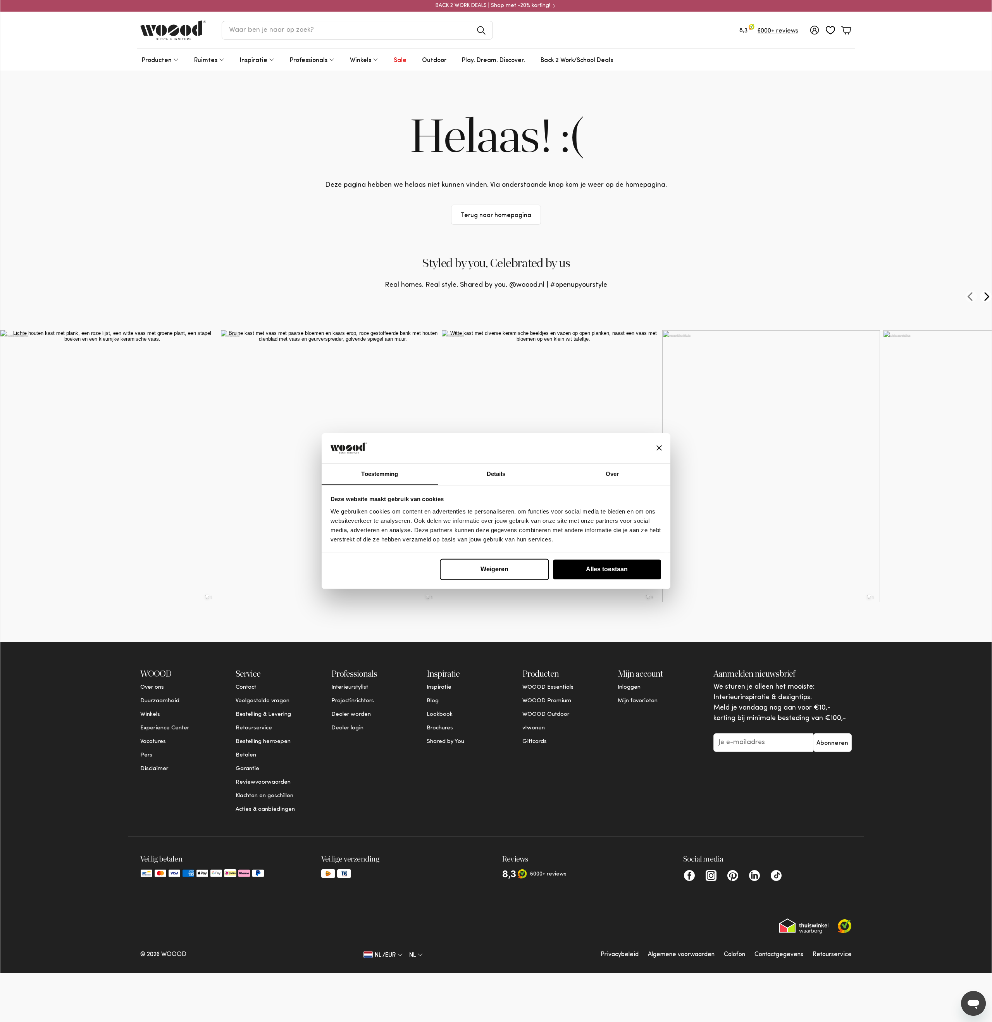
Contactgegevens (778, 954)
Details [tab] (496, 473)
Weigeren (494, 569)
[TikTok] (776, 875)
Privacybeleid (620, 954)
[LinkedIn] (754, 875)
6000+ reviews (778, 31)
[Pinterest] (733, 875)
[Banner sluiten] (659, 448)
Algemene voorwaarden (681, 954)
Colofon (734, 954)
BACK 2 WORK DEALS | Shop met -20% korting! (493, 6)
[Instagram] (711, 875)
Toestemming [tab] (379, 473)
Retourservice (832, 954)
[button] (357, 30)
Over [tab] (612, 473)
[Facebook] (689, 875)
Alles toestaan (607, 569)
